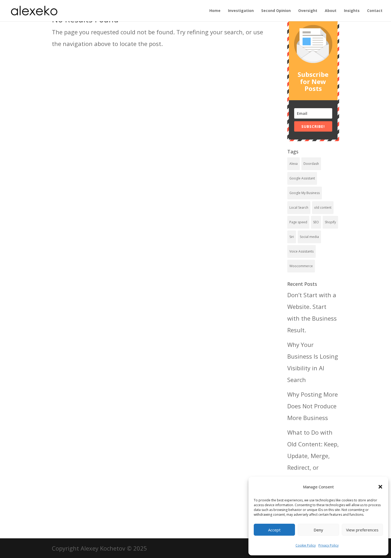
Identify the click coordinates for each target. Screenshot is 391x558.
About (330, 11)
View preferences (362, 529)
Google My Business (304, 193)
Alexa (293, 163)
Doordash (311, 163)
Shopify (330, 222)
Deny (318, 529)
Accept (274, 529)
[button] (380, 486)
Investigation (241, 11)
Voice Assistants (301, 251)
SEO (316, 222)
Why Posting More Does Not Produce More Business (312, 406)
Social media (309, 236)
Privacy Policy (328, 545)
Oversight (307, 11)
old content (322, 207)
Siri (291, 236)
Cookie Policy (306, 545)
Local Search (298, 207)
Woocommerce (301, 266)
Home (215, 11)
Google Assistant (302, 178)
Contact (374, 11)
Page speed (298, 222)
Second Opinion (276, 11)
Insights (352, 11)
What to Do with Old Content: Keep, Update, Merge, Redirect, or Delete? (313, 455)
